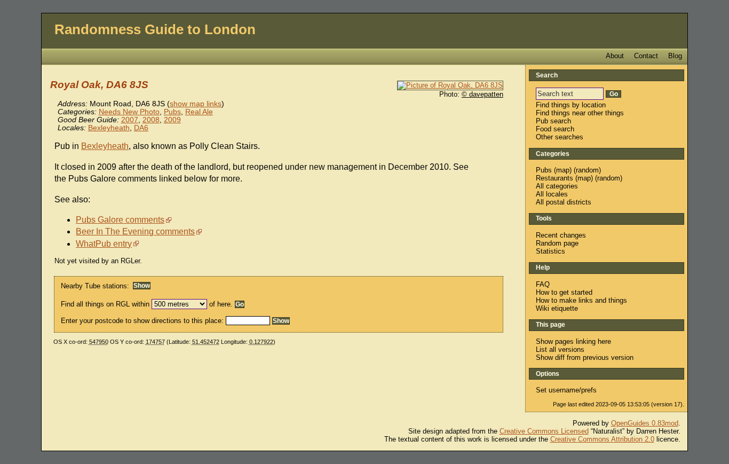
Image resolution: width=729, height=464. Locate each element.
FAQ (543, 284)
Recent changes (561, 235)
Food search (555, 129)
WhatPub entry (104, 243)
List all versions (560, 349)
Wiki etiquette (557, 308)
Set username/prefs (566, 390)
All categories (557, 186)
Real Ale (199, 112)
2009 (172, 120)
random (587, 170)
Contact (646, 56)
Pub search (553, 121)
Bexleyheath (109, 128)
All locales (552, 194)
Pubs (172, 112)
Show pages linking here (573, 341)
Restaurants (554, 178)
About (615, 56)
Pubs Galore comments (120, 219)
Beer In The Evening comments (135, 231)
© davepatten (482, 94)
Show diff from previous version (584, 357)
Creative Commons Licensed (544, 431)
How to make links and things (581, 300)
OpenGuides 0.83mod (644, 423)
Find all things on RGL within (105, 304)
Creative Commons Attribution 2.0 (602, 439)
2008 (151, 120)
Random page (557, 243)
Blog (675, 56)
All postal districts (563, 202)
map (562, 170)
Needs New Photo (129, 112)
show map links (195, 104)
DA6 (141, 128)
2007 (129, 120)
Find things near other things (580, 113)
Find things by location (571, 105)
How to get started (564, 292)
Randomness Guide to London (155, 29)
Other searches (559, 137)
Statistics (550, 251)
